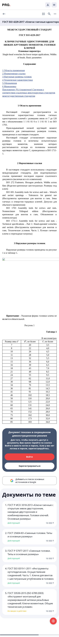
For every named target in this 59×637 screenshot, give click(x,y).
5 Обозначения (9, 83)
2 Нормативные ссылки (13, 73)
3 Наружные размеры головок (17, 76)
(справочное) (25, 89)
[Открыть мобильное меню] (54, 4)
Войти (29, 456)
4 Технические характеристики (17, 80)
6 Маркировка (9, 86)
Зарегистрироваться (29, 466)
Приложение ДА (10, 89)
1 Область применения (13, 70)
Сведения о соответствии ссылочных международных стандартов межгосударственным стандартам (28, 92)
